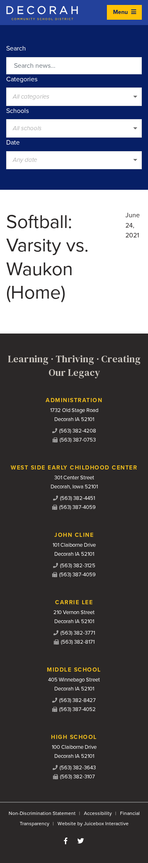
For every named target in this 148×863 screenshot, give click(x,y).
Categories (21, 79)
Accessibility (98, 813)
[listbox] (74, 96)
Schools (17, 111)
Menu (121, 12)
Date (13, 142)
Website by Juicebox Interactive (93, 823)
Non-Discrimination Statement (42, 813)
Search (16, 48)
